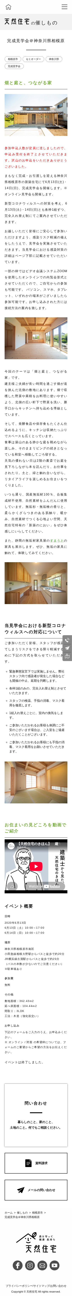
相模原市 (13, 59)
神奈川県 (54, 59)
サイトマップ (41, 1285)
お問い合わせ (58, 1285)
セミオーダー (33, 59)
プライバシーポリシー (19, 1285)
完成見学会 (14, 66)
